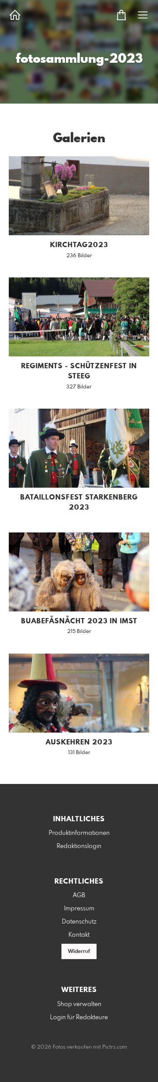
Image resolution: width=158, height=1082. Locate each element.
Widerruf (79, 951)
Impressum (79, 909)
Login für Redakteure (79, 1017)
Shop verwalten (79, 1004)
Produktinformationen (79, 833)
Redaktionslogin (79, 846)
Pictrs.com (114, 1047)
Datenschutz (79, 922)
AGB (79, 895)
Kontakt (79, 935)
